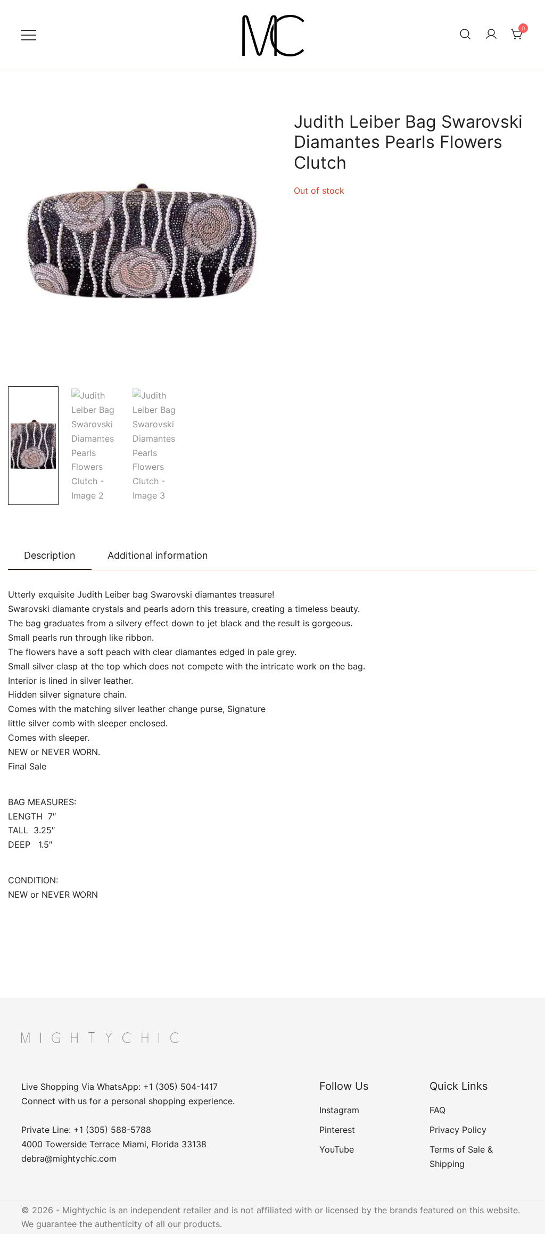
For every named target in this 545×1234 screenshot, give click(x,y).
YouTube (336, 1149)
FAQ (437, 1110)
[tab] (50, 556)
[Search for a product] (465, 34)
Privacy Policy (458, 1129)
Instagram (339, 1110)
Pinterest (337, 1129)
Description (50, 555)
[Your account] (491, 35)
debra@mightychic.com (69, 1158)
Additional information (158, 555)
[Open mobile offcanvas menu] (28, 34)
